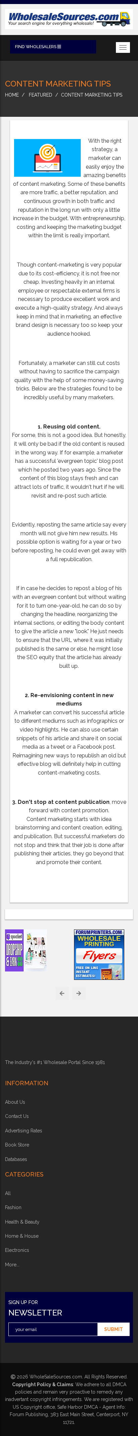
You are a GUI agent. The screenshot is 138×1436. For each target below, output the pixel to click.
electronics (17, 1250)
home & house (22, 1236)
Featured (40, 95)
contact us (17, 1116)
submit (113, 1329)
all (8, 1193)
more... (12, 1264)
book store (17, 1145)
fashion (13, 1207)
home (12, 95)
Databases (16, 1159)
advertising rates (23, 1130)
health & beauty (22, 1222)
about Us (15, 1102)
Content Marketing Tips (91, 95)
